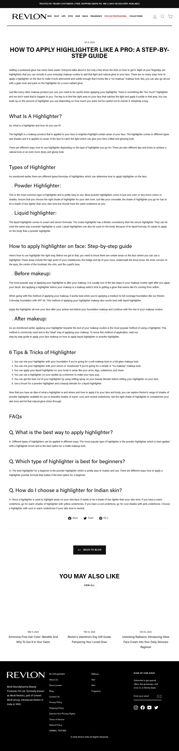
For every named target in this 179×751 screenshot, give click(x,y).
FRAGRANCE (96, 16)
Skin (93, 685)
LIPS (64, 16)
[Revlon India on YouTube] (149, 707)
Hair (93, 680)
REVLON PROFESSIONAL (116, 16)
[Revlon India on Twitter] (156, 707)
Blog (51, 691)
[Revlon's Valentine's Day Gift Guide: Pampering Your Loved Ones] (89, 612)
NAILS (85, 16)
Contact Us (54, 697)
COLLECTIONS (135, 16)
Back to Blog (92, 550)
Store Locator (55, 685)
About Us (53, 680)
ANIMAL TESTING (57, 731)
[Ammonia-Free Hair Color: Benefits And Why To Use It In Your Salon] (33, 612)
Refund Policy (55, 725)
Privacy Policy (55, 702)
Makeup (95, 674)
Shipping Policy (56, 708)
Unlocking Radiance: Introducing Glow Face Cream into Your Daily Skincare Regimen (145, 642)
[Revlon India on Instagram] (136, 707)
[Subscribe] (159, 696)
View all (89, 585)
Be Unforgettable (57, 674)
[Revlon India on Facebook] (143, 707)
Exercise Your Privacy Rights (62, 714)
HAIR (77, 16)
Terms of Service (56, 720)
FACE (56, 16)
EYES (70, 16)
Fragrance (96, 691)
